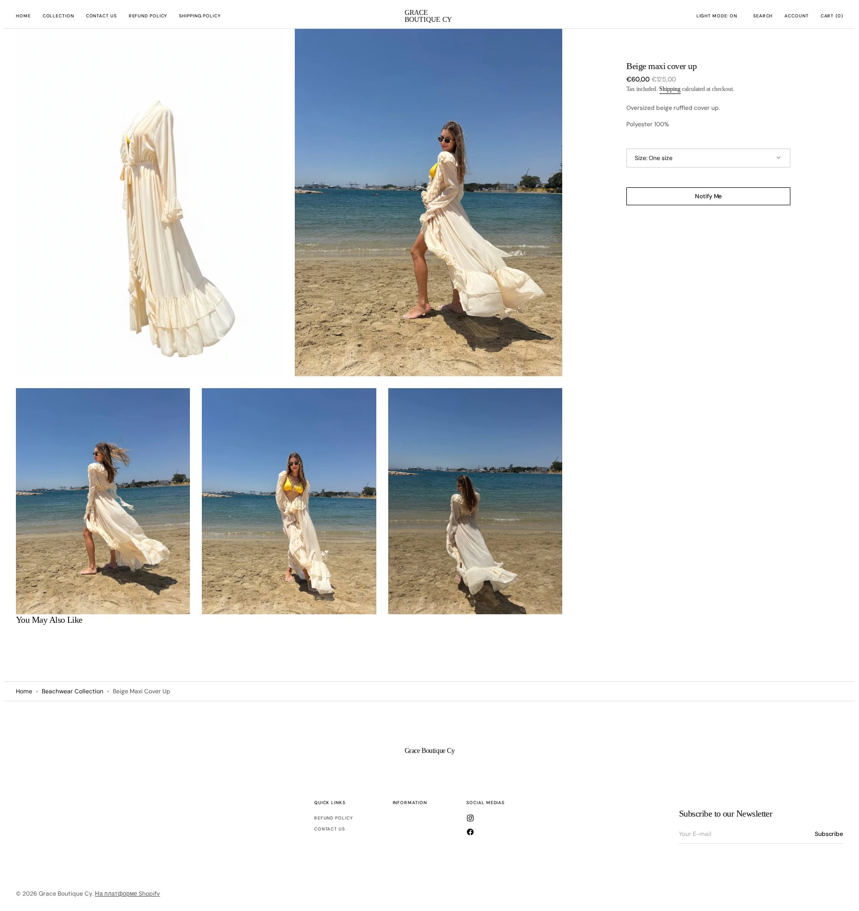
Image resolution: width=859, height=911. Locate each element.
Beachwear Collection (72, 691)
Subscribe (829, 834)
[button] (763, 16)
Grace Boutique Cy (65, 894)
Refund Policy (333, 818)
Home (24, 691)
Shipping (670, 88)
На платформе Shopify (127, 894)
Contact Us (329, 829)
